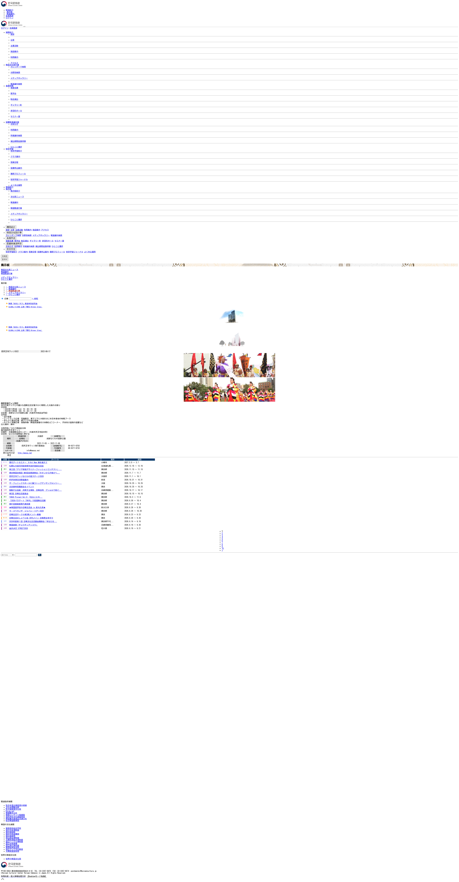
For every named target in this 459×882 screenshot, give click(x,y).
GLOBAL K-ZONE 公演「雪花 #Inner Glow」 (25, 307)
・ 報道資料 (11, 289)
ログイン (9, 18)
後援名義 (14, 88)
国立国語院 (10, 832)
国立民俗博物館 (12, 838)
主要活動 (14, 46)
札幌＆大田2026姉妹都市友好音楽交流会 (26, 466)
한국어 (21, 28)
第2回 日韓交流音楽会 (18, 494)
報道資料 (10, 14)
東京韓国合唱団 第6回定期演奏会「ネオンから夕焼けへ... (34, 473)
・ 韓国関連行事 (13, 291)
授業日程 (14, 162)
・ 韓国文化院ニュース (16, 287)
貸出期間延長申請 (18, 141)
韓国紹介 (9, 10)
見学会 (13, 93)
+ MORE (35, 299)
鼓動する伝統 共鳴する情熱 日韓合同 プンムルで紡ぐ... (35, 490)
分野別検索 (15, 72)
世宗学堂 (11, 249)
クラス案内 (15, 156)
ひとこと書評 (16, 147)
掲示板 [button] (8, 189)
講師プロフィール (18, 174)
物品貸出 (14, 99)
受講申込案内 (16, 168)
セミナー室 (15, 116)
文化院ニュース (17, 197)
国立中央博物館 (12, 830)
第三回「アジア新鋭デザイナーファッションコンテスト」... (35, 469)
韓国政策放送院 (12, 847)
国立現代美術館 (12, 845)
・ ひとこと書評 (13, 295)
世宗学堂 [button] (9, 149)
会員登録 (9, 16)
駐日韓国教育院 (12, 821)
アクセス (14, 63)
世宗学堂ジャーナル (19, 179)
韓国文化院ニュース (9, 270)
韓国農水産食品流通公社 (16, 819)
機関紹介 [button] (9, 32)
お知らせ (14, 124)
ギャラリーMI (16, 105)
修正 (9, 455)
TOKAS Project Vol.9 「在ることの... (26, 497)
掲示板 (9, 12)
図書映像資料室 (14, 243)
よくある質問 (16, 185)
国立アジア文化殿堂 (14, 849)
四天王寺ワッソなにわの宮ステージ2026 (26, 476)
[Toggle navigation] (24, 26)
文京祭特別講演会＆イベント (21, 487)
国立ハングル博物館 (14, 842)
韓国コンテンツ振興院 (15, 815)
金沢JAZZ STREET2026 (18, 528)
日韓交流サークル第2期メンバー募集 (25, 514)
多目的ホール (16, 111)
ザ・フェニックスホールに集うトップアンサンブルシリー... (35, 483)
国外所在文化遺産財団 (15, 817)
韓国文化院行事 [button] (12, 65)
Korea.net (10, 811)
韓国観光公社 (11, 813)
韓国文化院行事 (14, 232)
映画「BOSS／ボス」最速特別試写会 (22, 303)
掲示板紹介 (15, 191)
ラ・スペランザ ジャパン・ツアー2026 (26, 511)
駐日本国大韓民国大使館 (16, 805)
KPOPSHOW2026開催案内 (18, 480)
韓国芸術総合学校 (13, 828)
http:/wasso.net (25, 453)
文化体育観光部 (12, 807)
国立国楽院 (10, 836)
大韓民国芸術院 (12, 851)
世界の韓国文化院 (13, 859)
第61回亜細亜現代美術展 (19, 504)
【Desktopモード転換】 (37, 876)
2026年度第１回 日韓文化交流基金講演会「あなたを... (33, 521)
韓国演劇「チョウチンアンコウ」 (23, 525)
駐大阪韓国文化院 (13, 809)
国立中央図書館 (12, 834)
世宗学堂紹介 (16, 151)
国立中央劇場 (11, 844)
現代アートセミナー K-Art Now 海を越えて (28, 462)
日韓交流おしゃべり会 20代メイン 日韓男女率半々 (31, 518)
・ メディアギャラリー (16, 293)
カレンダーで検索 (18, 67)
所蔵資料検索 (16, 135)
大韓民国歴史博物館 (14, 840)
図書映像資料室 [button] (12, 122)
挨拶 (12, 34)
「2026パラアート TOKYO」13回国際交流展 (27, 500)
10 (223, 548)
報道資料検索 (16, 84)
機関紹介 (11, 227)
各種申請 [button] (9, 86)
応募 (6, 299)
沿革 (12, 40)
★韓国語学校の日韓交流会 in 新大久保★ (27, 507)
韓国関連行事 (16, 208)
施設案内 (14, 51)
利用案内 (14, 57)
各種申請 (11, 238)
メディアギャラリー (19, 78)
